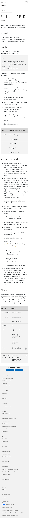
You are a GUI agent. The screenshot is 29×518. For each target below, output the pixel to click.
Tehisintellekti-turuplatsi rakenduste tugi (10, 469)
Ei (18, 370)
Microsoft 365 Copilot (6, 454)
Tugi (2, 5)
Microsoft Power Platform (7, 476)
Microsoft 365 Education (6, 421)
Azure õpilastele (5, 431)
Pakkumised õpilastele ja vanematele (9, 428)
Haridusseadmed (5, 416)
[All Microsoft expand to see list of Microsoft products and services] (2, 2)
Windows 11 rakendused (6, 385)
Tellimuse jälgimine (6, 401)
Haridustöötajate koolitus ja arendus (9, 426)
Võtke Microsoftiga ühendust (7, 510)
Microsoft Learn (5, 466)
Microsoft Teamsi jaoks (6, 456)
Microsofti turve (5, 441)
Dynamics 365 (4, 446)
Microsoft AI (4, 438)
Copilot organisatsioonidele (7, 378)
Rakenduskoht (5, 20)
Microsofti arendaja (6, 464)
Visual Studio (4, 482)
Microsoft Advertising (6, 451)
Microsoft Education (6, 413)
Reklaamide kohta (20, 512)
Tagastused (4, 398)
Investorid (4, 497)
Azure (3, 443)
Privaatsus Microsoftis (6, 494)
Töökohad (4, 489)
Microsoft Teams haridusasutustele (9, 418)
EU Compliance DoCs (6, 515)
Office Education (5, 423)
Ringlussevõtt (4, 403)
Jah (10, 370)
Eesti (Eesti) (6, 501)
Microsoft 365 (4, 383)
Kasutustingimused (5, 512)
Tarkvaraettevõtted (5, 479)
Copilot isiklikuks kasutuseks (7, 380)
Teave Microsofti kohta (6, 492)
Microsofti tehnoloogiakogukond (8, 471)
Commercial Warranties (6, 406)
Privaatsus (16, 510)
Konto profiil (4, 393)
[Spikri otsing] (5, 2)
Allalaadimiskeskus (5, 395)
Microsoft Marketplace (6, 474)
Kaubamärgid (13, 512)
